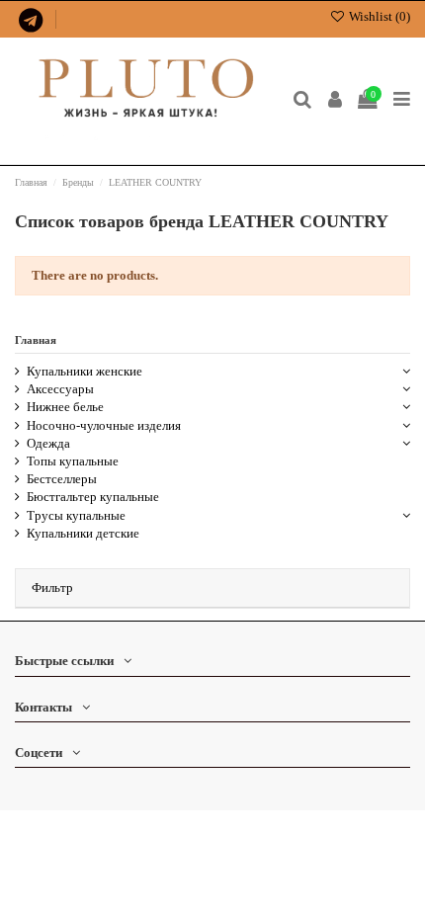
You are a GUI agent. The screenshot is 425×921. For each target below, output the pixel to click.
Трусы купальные (76, 515)
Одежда (48, 443)
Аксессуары (60, 388)
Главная (35, 340)
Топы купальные (73, 461)
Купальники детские (83, 533)
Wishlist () (378, 16)
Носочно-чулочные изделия (104, 425)
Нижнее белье (65, 406)
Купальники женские (84, 371)
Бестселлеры (62, 478)
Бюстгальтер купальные (93, 496)
